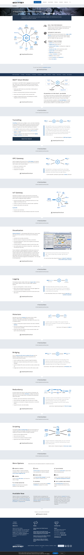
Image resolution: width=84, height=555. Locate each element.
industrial (20, 533)
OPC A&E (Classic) (59, 483)
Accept (55, 553)
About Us (15, 525)
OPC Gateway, (31, 161)
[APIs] (55, 475)
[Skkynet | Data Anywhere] (18, 2)
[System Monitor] (13, 483)
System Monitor (19, 482)
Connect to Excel (36, 470)
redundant (55, 54)
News (34, 525)
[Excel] (34, 468)
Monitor (14, 484)
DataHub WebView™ (16, 233)
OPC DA (32, 130)
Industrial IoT (60, 57)
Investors (51, 545)
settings (48, 553)
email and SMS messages (40, 477)
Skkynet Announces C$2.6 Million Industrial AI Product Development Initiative (41, 536)
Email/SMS (38, 475)
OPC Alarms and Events (63, 481)
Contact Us (57, 525)
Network (50, 42)
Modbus (15, 132)
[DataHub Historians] (57, 315)
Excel (36, 468)
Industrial (37, 545)
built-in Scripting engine (23, 429)
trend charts (62, 470)
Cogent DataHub (31, 545)
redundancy (19, 135)
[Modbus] (34, 481)
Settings (62, 553)
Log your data (51, 50)
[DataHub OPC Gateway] (57, 162)
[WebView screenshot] (57, 240)
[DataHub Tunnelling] (57, 121)
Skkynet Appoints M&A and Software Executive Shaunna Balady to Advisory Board (40, 540)
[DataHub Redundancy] (57, 391)
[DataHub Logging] (57, 280)
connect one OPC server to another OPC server (25, 355)
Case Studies (42, 545)
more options (54, 59)
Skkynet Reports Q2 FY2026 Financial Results (40, 529)
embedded (25, 533)
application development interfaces (63, 478)
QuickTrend (59, 468)
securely (54, 57)
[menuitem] (38, 2)
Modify (50, 55)
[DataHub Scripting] (57, 431)
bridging (15, 135)
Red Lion (41, 498)
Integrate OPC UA (52, 44)
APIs (57, 475)
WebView (15, 324)
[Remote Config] (13, 468)
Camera (16, 476)
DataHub (14, 5)
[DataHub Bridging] (58, 354)
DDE (20, 132)
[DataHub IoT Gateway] (57, 200)
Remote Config (18, 468)
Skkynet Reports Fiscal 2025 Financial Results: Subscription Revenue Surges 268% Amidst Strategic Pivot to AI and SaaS (41, 532)
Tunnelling (15, 123)
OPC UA (35, 130)
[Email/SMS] (34, 475)
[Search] (70, 2)
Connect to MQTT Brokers (54, 46)
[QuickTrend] (55, 468)
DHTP (17, 129)
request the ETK (22, 501)
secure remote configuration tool (19, 473)
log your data (32, 282)
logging (36, 133)
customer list (64, 496)
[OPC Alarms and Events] (55, 481)
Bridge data (51, 52)
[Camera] (13, 476)
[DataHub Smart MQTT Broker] (57, 85)
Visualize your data (52, 49)
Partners (47, 545)
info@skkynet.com (57, 536)
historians (24, 317)
